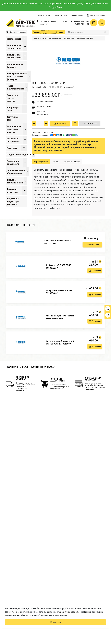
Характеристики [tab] (41, 161)
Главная (36, 32)
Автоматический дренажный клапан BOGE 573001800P (60, 342)
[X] (61, 135)
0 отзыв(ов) (69, 87)
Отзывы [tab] (55, 161)
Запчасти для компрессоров (14, 47)
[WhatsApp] (73, 135)
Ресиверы (12, 147)
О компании (52, 32)
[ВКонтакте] (51, 135)
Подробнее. (55, 7)
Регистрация (100, 15)
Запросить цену (92, 244)
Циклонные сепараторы (13, 140)
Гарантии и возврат (44, 15)
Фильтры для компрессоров (14, 56)
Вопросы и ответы (61, 15)
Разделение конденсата (13, 162)
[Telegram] (76, 135)
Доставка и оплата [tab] (72, 161)
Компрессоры (14, 38)
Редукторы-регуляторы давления (13, 201)
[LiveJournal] (67, 135)
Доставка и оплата (44, 32)
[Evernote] (64, 135)
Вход (91, 15)
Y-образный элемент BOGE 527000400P (59, 291)
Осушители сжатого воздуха (12, 98)
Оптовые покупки (77, 15)
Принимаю (55, 622)
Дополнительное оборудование (16, 172)
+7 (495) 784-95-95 (81, 24)
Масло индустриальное (15, 87)
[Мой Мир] (57, 135)
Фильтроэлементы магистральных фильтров (17, 76)
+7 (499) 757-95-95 (81, 21)
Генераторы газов (13, 109)
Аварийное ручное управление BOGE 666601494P (61, 317)
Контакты (59, 32)
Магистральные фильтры (15, 65)
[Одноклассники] (54, 135)
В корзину (61, 123)
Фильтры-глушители (12, 190)
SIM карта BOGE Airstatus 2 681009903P (57, 242)
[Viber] (70, 135)
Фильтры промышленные (15, 181)
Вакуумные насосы (12, 118)
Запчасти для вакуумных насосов (14, 129)
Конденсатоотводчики (19, 154)
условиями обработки (69, 611)
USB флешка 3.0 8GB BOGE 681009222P (58, 266)
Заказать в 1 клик (89, 123)
